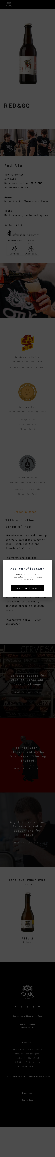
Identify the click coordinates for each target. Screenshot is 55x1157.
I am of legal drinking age (27, 588)
